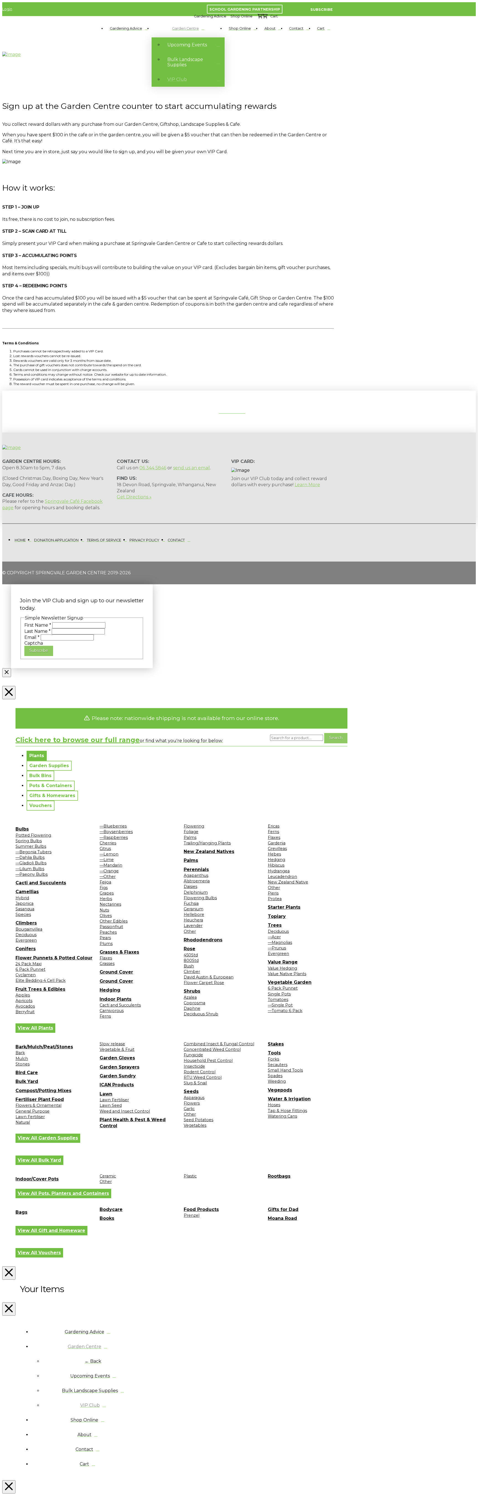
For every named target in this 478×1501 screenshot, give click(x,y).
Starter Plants (284, 907)
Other (190, 931)
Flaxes (106, 958)
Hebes (274, 854)
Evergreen (26, 940)
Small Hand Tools (285, 1070)
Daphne (192, 1008)
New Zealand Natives (209, 851)
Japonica (24, 903)
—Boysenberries (116, 831)
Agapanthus (196, 875)
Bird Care (26, 1072)
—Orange (109, 871)
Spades (275, 1075)
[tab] (37, 756)
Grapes (107, 893)
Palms (190, 837)
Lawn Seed (111, 1105)
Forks (273, 1059)
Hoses (274, 1104)
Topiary (277, 916)
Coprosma (194, 1002)
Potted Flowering (33, 835)
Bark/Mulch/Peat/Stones (44, 1046)
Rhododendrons (203, 939)
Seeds (191, 1091)
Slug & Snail (195, 1082)
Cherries (108, 843)
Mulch (21, 1058)
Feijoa (105, 882)
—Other (108, 876)
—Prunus (277, 948)
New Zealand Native (288, 882)
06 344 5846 (152, 467)
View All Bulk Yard (39, 1160)
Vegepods (280, 1090)
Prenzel (191, 1215)
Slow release (112, 1043)
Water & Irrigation (289, 1099)
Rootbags (279, 1176)
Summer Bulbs (30, 846)
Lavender (193, 925)
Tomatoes (278, 999)
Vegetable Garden (289, 982)
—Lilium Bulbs (29, 868)
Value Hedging (282, 968)
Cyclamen (25, 974)
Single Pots (279, 994)
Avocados (25, 1006)
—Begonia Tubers (33, 851)
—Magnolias (280, 942)
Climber (192, 971)
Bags (21, 1212)
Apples (22, 995)
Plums (106, 943)
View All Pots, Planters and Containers (63, 1193)
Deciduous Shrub (201, 1013)
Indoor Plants (115, 999)
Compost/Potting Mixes (43, 1090)
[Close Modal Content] (6, 672)
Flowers (192, 1103)
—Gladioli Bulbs (30, 862)
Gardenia (276, 843)
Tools (274, 1053)
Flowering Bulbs (200, 897)
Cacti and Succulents (40, 882)
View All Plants (35, 1028)
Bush (189, 966)
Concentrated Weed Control (212, 1049)
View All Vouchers (39, 1252)
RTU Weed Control (203, 1077)
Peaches (108, 932)
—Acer (274, 936)
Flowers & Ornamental (38, 1105)
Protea (275, 898)
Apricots (23, 1000)
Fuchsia (191, 903)
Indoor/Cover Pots (37, 1179)
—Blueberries (113, 826)
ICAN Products (117, 1084)
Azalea (190, 997)
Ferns (105, 1016)
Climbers (26, 923)
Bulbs (22, 829)
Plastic (190, 1176)
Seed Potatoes (198, 1119)
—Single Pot (280, 1005)
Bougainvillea (28, 929)
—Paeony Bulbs (31, 874)
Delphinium (196, 892)
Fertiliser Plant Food (39, 1099)
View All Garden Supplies (48, 1138)
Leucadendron (282, 876)
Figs (104, 887)
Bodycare (111, 1209)
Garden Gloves (117, 1058)
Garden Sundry (118, 1076)
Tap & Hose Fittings (287, 1110)
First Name (37, 625)
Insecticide (194, 1066)
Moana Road (282, 1218)
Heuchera (193, 920)
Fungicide (193, 1054)
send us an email (191, 467)
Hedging (110, 990)
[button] (210, 16)
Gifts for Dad (283, 1209)
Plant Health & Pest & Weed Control (133, 1122)
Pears (105, 937)
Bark (20, 1052)
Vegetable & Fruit (117, 1049)
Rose (189, 948)
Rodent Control (199, 1071)
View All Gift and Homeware (51, 1230)
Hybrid (22, 897)
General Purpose (32, 1111)
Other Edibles (114, 921)
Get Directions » (134, 497)
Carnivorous (112, 1010)
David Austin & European (208, 977)
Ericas (273, 826)
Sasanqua (24, 908)
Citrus (105, 848)
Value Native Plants (287, 973)
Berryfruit (25, 1011)
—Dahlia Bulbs (30, 857)
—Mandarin (111, 865)
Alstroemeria (197, 880)
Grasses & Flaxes (119, 952)
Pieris (273, 893)
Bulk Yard (26, 1081)
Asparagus (194, 1097)
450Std (191, 954)
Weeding (277, 1081)
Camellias (27, 891)
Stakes (276, 1044)
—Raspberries (114, 837)
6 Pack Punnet (30, 969)
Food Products (201, 1209)
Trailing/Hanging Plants (207, 843)
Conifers (25, 948)
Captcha (33, 643)
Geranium (193, 908)
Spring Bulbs (28, 840)
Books (107, 1218)
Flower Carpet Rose (204, 982)
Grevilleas (277, 848)
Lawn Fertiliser (30, 1116)
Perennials (196, 869)
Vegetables (195, 1125)
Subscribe (38, 650)
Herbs (106, 898)
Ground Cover (116, 972)
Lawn (106, 1094)
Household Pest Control (208, 1060)
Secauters (277, 1064)
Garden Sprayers (119, 1067)
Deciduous (26, 934)
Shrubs (192, 991)
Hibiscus (276, 865)
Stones (22, 1064)
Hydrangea (279, 871)
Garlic (189, 1108)
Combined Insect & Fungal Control (219, 1043)
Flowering (194, 826)
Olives (106, 915)
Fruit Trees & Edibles (40, 989)
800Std (191, 960)
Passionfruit (111, 926)
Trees (275, 925)
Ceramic (108, 1176)
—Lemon (109, 854)
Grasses (107, 963)
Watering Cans (282, 1116)
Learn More (307, 484)
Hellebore (194, 914)
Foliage (191, 831)
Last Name (37, 631)
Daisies (190, 886)
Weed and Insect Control (125, 1111)
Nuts (104, 910)
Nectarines (110, 904)
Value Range (283, 962)
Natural (22, 1122)
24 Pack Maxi (28, 963)
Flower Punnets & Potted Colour (53, 957)
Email (32, 637)
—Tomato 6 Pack (285, 1010)
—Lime (107, 859)
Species (23, 914)
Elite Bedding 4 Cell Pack (40, 980)
